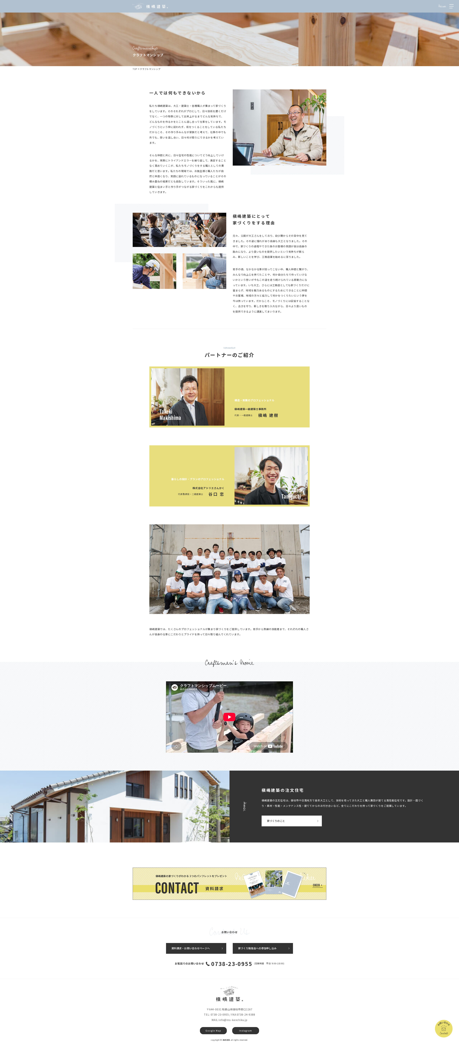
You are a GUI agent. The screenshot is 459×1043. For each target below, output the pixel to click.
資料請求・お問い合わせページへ (190, 948)
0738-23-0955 (231, 964)
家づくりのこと (276, 821)
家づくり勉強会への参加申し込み (257, 948)
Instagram (245, 1030)
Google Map (213, 1030)
